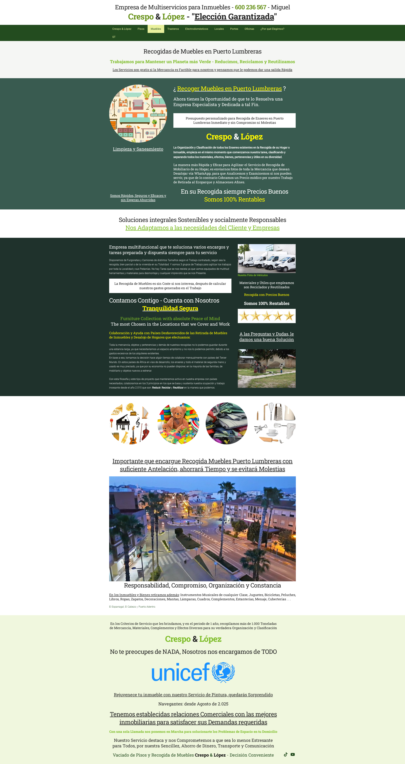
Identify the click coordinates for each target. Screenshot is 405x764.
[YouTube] (293, 754)
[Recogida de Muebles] (138, 113)
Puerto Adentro (147, 606)
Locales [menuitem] (219, 28)
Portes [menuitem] (234, 28)
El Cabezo (130, 606)
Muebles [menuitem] (156, 28)
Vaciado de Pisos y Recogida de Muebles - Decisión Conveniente (193, 755)
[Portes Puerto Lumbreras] (267, 258)
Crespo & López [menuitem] (121, 28)
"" (234, 16)
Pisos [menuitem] (141, 28)
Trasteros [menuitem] (173, 28)
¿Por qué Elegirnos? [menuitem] (272, 28)
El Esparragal (116, 606)
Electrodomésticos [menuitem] (196, 28)
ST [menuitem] (113, 36)
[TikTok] (286, 754)
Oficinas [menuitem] (249, 28)
